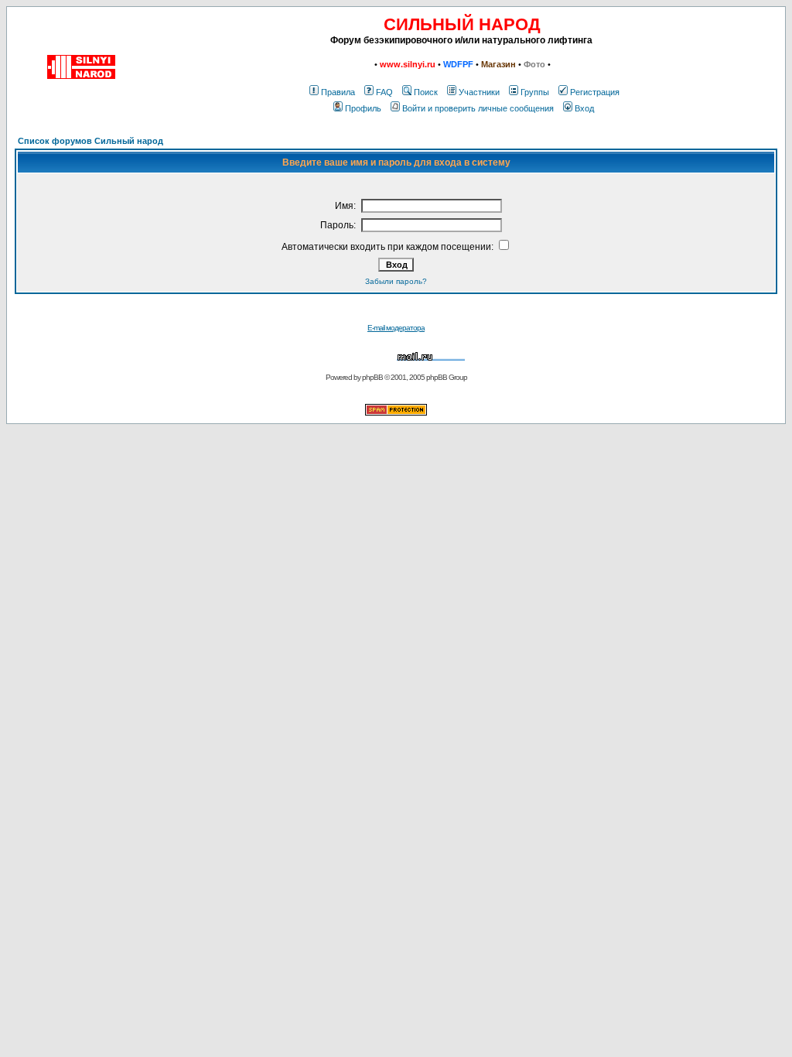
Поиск (426, 92)
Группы (535, 92)
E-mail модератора (396, 327)
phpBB (372, 377)
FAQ (384, 92)
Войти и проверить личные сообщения (478, 108)
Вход (584, 108)
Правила (338, 92)
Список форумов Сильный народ (90, 140)
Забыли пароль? (396, 281)
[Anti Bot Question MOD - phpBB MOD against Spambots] (396, 413)
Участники (479, 92)
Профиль (363, 108)
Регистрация (595, 92)
